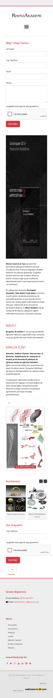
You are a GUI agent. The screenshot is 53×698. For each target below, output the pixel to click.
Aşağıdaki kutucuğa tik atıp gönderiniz (22, 106)
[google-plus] (15, 663)
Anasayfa (12, 625)
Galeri (10, 636)
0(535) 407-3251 (27, 598)
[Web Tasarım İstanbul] (36, 690)
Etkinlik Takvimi (14, 640)
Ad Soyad (10, 49)
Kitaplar (11, 632)
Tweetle (11, 574)
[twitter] (11, 663)
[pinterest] (30, 663)
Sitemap (43, 683)
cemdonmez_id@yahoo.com (26, 602)
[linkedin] (23, 663)
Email (8, 71)
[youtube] (19, 663)
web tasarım (18, 690)
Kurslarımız (13, 628)
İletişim (11, 647)
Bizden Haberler (15, 644)
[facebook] (7, 663)
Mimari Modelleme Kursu (37, 515)
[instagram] (27, 663)
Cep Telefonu (12, 60)
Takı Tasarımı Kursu (16, 514)
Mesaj (8, 83)
